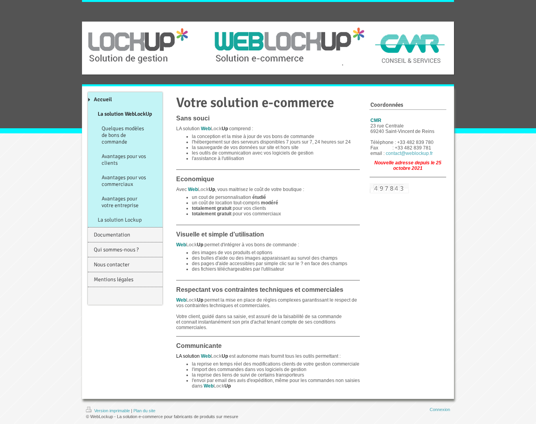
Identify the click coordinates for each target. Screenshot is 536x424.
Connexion (440, 409)
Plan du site (144, 410)
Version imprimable (112, 410)
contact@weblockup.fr (409, 153)
